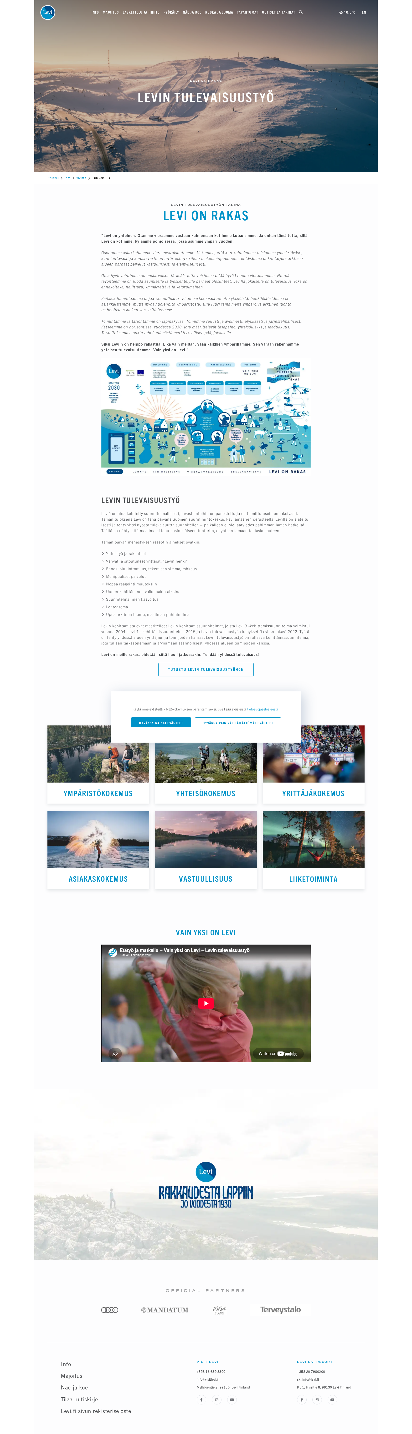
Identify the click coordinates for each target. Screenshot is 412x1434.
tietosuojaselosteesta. (263, 709)
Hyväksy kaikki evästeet (161, 723)
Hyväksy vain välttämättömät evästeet (238, 723)
